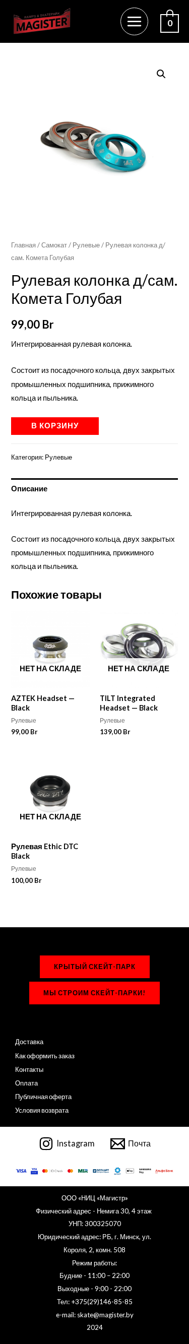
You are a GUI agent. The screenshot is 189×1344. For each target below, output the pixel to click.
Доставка (29, 1042)
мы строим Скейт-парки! (94, 993)
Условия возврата (42, 1110)
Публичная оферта (43, 1097)
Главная (23, 245)
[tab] (94, 488)
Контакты (29, 1069)
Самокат (54, 245)
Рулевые (86, 245)
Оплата (26, 1083)
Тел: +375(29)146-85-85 (95, 1302)
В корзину (55, 425)
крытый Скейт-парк (95, 967)
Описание (29, 488)
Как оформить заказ (45, 1056)
